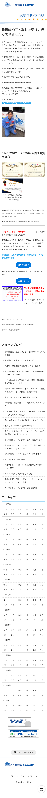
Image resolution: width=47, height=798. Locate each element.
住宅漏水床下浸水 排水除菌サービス (20, 360)
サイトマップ (32, 776)
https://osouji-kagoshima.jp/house (16, 103)
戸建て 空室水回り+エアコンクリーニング (22, 366)
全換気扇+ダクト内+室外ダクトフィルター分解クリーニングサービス (24, 373)
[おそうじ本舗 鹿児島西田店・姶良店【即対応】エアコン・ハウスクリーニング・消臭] (23, 4)
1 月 (41, 529)
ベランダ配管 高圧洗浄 (15, 459)
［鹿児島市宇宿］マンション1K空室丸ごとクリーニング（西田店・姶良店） (25, 413)
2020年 (8, 595)
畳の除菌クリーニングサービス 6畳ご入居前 (23, 440)
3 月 (27, 514)
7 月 (41, 509)
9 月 (27, 524)
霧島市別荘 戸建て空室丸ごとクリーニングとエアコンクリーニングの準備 (25, 480)
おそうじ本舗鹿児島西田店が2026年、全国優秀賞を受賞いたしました (24, 381)
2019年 (8, 610)
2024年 (8, 534)
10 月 (20, 540)
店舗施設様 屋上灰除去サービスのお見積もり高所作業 (25, 353)
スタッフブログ (12, 344)
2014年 (8, 685)
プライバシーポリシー (18, 776)
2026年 (8, 504)
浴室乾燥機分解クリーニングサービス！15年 (23, 454)
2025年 (8, 519)
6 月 (5, 514)
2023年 (8, 549)
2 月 (34, 514)
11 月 (12, 540)
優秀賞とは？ (23, 265)
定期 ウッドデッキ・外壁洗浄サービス (21, 397)
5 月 (12, 514)
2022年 (8, 564)
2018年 (8, 625)
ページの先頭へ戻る (25, 752)
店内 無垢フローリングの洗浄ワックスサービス (24, 420)
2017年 (7, 640)
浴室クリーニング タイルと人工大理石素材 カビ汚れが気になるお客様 (25, 447)
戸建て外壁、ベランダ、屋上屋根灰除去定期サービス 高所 (25, 466)
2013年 (8, 700)
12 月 (5, 540)
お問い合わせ (23, 281)
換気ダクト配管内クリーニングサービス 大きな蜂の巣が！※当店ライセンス (25, 432)
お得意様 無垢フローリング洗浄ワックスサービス (25, 404)
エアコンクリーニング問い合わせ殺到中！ (22, 488)
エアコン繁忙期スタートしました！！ (20, 473)
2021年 (8, 579)
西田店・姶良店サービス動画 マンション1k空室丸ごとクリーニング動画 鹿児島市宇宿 (25, 390)
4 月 (19, 514)
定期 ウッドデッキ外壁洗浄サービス (19, 425)
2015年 (8, 670)
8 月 (34, 509)
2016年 (8, 655)
